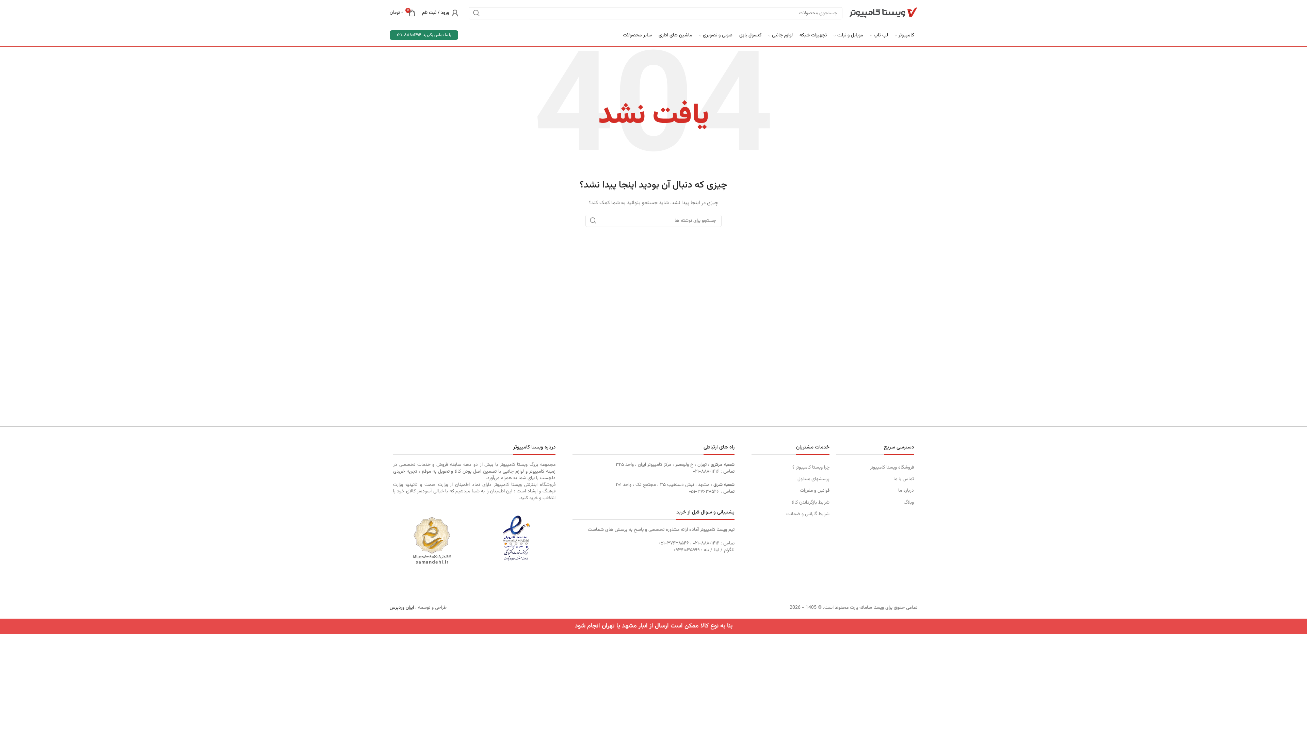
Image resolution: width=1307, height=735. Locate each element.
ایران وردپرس (402, 607)
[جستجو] (476, 12)
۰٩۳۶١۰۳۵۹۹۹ (687, 550)
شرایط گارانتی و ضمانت (807, 514)
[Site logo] (883, 13)
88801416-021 (409, 35)
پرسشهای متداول (813, 479)
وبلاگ (909, 502)
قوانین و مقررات (814, 490)
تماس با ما (903, 479)
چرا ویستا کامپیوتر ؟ (810, 467)
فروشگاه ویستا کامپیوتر (892, 467)
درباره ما (906, 490)
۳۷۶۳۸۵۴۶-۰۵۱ (704, 491)
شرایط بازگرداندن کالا (810, 502)
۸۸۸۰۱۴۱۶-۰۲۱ (706, 471)
